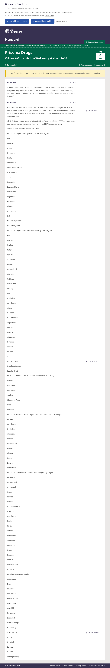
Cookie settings (61, 21)
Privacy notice (81, 666)
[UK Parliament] (14, 30)
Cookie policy (55, 666)
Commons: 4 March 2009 (35, 46)
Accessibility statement (97, 666)
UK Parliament (10, 46)
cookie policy (49, 16)
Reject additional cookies (42, 21)
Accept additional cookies (17, 21)
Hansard (12, 39)
